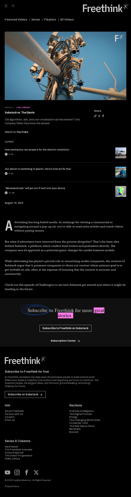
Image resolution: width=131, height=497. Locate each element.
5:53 (11, 154)
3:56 (11, 173)
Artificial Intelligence (81, 411)
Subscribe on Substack (23, 394)
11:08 (11, 193)
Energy (73, 417)
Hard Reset (11, 446)
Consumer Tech (78, 423)
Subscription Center (63, 341)
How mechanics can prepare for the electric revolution (37, 149)
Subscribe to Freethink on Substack (65, 328)
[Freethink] (106, 7)
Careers (9, 417)
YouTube (22, 132)
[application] (65, 66)
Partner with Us (14, 414)
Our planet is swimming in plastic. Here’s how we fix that (38, 169)
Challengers (23, 107)
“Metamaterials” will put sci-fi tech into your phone (35, 188)
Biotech (73, 432)
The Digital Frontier (80, 414)
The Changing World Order (84, 420)
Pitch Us (10, 420)
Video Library (12, 458)
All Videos (67, 19)
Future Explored (14, 452)
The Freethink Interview (18, 449)
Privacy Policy (12, 486)
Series (35, 19)
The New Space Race (81, 426)
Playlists (50, 19)
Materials (75, 429)
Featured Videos (16, 19)
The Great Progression (18, 455)
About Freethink (14, 411)
